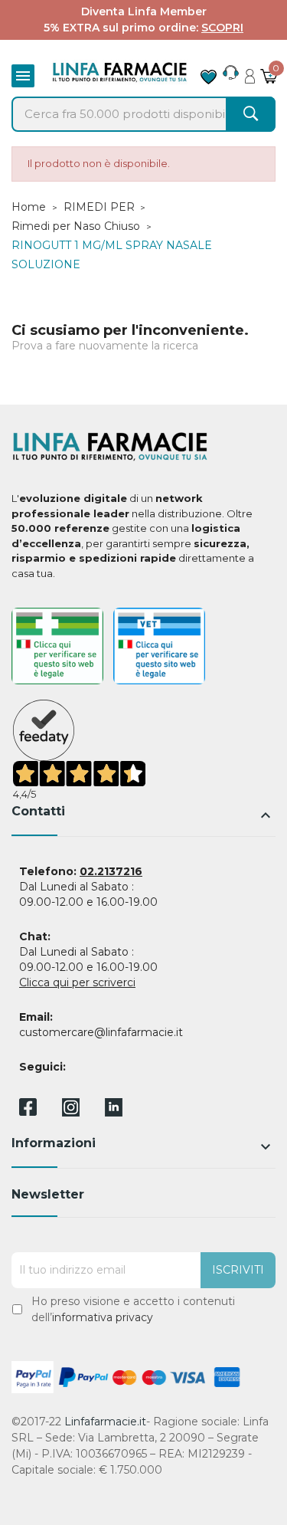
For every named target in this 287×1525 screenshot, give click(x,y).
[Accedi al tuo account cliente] (249, 72)
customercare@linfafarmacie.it (101, 1032)
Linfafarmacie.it (105, 1421)
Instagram (71, 1112)
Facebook (28, 1109)
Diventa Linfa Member (144, 11)
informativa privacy (102, 1317)
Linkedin (113, 1112)
